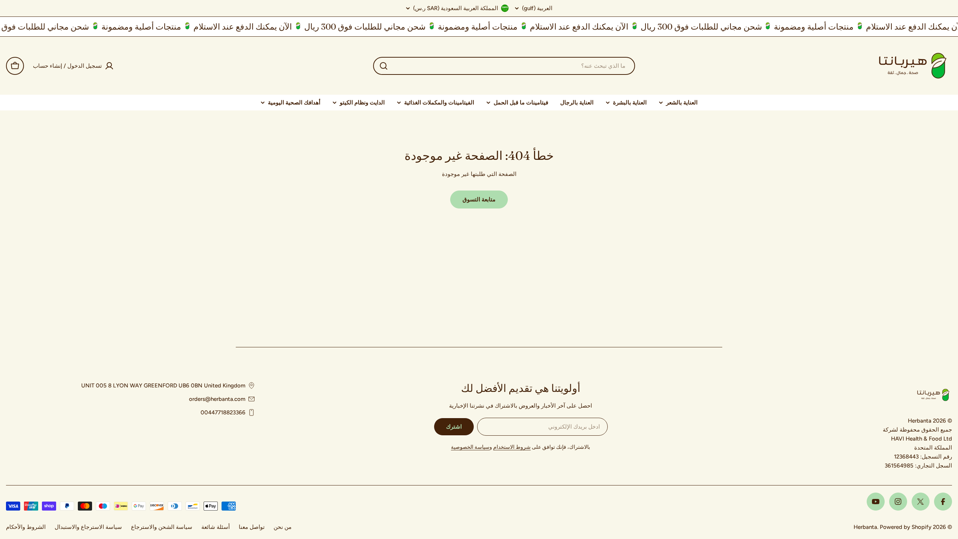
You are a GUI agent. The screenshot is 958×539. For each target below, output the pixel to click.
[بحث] (383, 65)
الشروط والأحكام (26, 527)
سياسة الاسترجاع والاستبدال (88, 527)
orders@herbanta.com (217, 399)
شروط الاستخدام (512, 447)
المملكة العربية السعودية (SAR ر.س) (455, 8)
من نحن (283, 527)
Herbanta (865, 527)
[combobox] (504, 66)
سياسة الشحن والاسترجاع (161, 527)
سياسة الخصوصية (470, 447)
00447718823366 (223, 412)
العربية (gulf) (537, 8)
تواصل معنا (252, 527)
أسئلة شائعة (215, 527)
